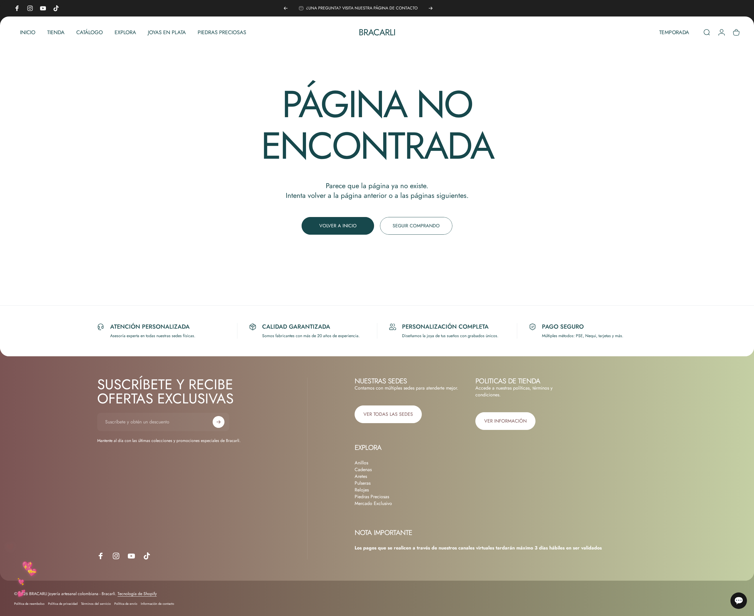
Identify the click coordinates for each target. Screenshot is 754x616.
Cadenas (363, 469)
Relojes (362, 489)
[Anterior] (285, 8)
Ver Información (505, 421)
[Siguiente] (430, 8)
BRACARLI (377, 32)
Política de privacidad (62, 603)
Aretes (361, 476)
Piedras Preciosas (372, 496)
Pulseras (363, 483)
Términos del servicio (96, 603)
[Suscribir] (218, 422)
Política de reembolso (29, 603)
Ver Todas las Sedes (388, 414)
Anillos (361, 462)
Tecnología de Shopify (137, 594)
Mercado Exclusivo (373, 503)
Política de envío (125, 603)
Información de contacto (157, 603)
